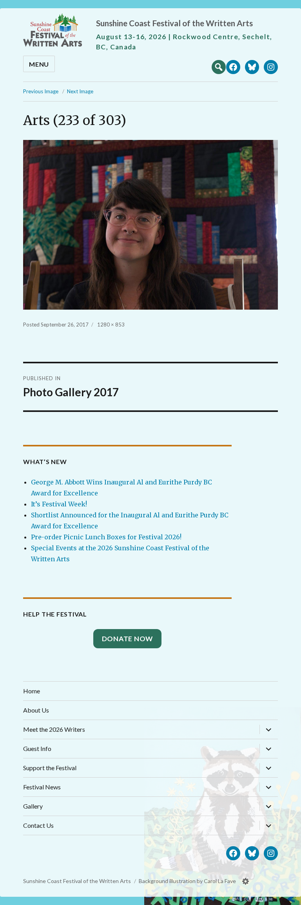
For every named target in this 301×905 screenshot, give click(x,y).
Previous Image (40, 91)
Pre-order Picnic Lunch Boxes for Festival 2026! (106, 537)
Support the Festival (49, 767)
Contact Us (38, 825)
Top (287, 896)
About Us (36, 710)
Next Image (80, 91)
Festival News (42, 787)
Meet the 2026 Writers (54, 729)
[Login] (246, 881)
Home (31, 691)
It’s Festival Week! (59, 504)
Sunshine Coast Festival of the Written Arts (174, 23)
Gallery (33, 806)
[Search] (219, 66)
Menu (39, 64)
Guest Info (37, 748)
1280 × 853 (111, 324)
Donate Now (127, 639)
